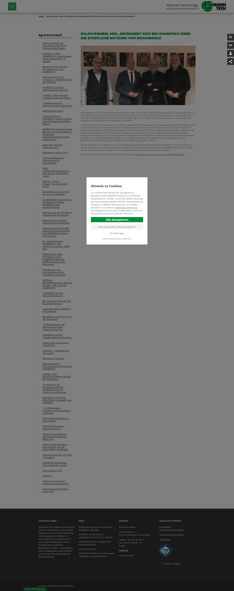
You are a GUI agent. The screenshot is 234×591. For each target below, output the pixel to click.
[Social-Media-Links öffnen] (230, 61)
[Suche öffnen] (230, 37)
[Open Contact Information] (230, 53)
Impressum (126, 238)
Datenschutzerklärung (126, 207)
